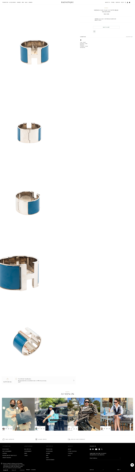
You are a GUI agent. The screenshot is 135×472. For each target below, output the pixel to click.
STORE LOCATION (72, 451)
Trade (25, 455)
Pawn (25, 453)
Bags (26, 2)
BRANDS (30, 2)
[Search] (125, 2)
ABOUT (69, 449)
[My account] (127, 2)
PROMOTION (5, 2)
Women (19, 2)
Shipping (5, 453)
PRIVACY (28, 469)
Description (129, 36)
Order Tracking (7, 457)
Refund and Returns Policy (10, 455)
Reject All (14, 470)
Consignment (28, 451)
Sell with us (27, 449)
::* (120, 469)
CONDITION (83, 36)
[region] (13, 467)
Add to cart (106, 27)
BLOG (122, 2)
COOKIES (33, 469)
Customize (22, 470)
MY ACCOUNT (6, 449)
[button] (94, 31)
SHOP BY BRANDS (50, 459)
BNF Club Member (7, 451)
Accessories (12, 2)
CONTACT (70, 453)
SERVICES (118, 2)
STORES (113, 2)
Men (23, 2)
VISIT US (92, 469)
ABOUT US (107, 2)
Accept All (5, 470)
